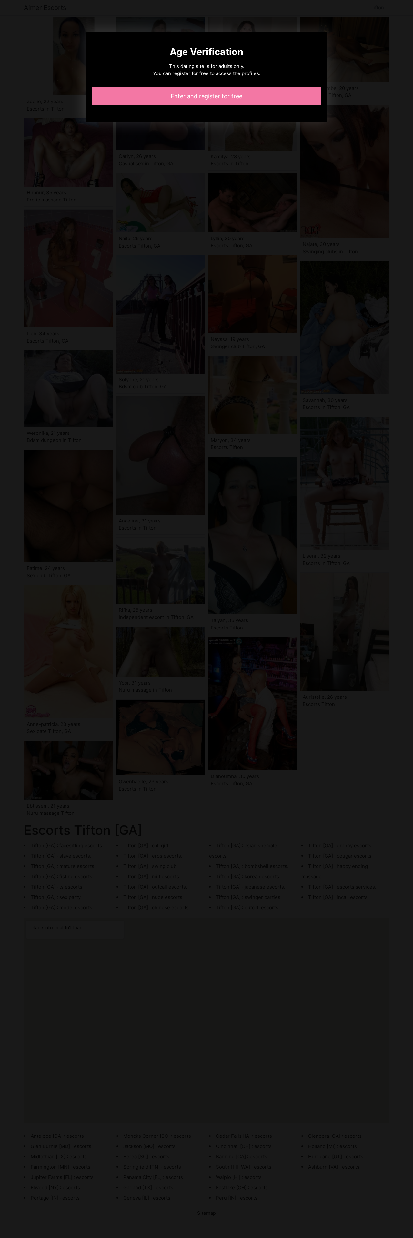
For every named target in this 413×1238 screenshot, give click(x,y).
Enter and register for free (206, 96)
